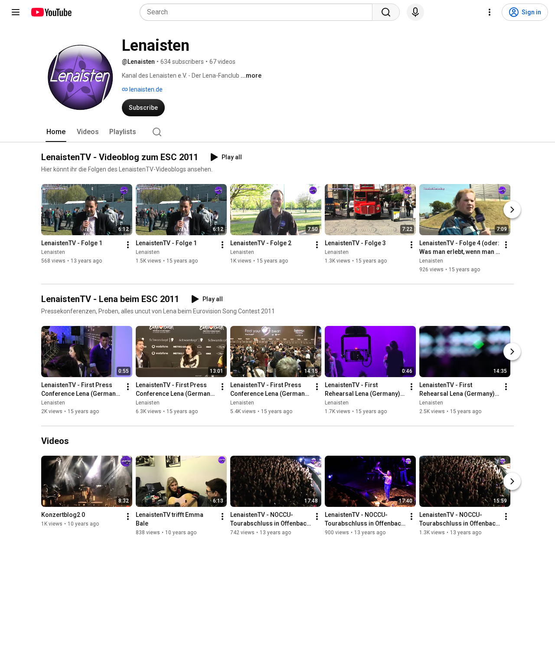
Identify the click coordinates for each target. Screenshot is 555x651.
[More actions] (128, 244)
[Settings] (489, 12)
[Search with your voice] (415, 12)
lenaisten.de (145, 89)
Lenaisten (53, 252)
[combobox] (258, 12)
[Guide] (15, 12)
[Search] (386, 12)
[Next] (512, 209)
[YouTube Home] (51, 12)
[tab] (56, 132)
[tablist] (277, 132)
